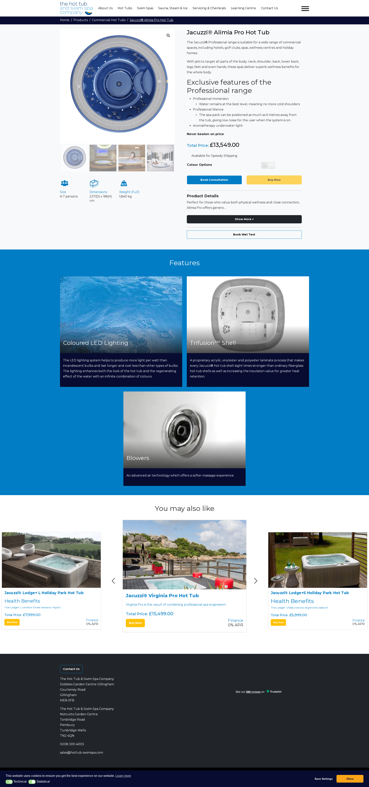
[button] (168, 35)
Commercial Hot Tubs (108, 20)
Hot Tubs (125, 8)
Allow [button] (350, 778)
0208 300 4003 (72, 744)
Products (80, 20)
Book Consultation (214, 180)
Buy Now (12, 622)
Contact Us (269, 8)
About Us (105, 8)
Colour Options (199, 165)
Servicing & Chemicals (209, 8)
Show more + (244, 219)
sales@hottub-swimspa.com (81, 752)
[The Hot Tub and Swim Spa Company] (76, 8)
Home (64, 20)
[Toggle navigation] (305, 8)
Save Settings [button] (324, 778)
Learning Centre (243, 8)
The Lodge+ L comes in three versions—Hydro (44, 599)
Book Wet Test (244, 234)
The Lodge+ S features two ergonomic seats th (310, 599)
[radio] (264, 165)
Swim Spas (145, 8)
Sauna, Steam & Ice (173, 8)
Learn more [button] (123, 775)
